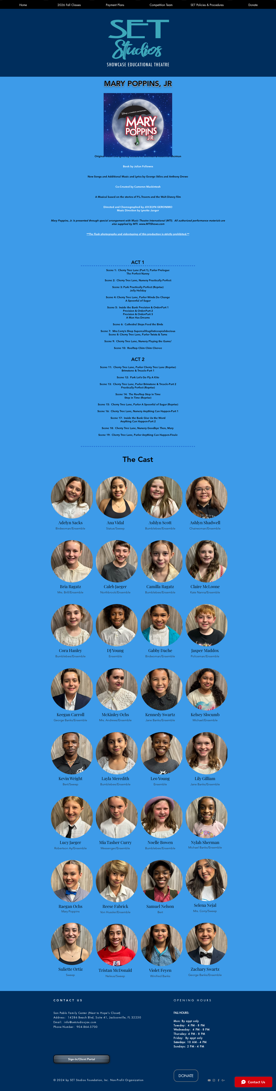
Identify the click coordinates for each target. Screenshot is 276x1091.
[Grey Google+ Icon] (223, 1080)
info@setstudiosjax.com (80, 1022)
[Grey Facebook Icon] (218, 1080)
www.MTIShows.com (151, 224)
